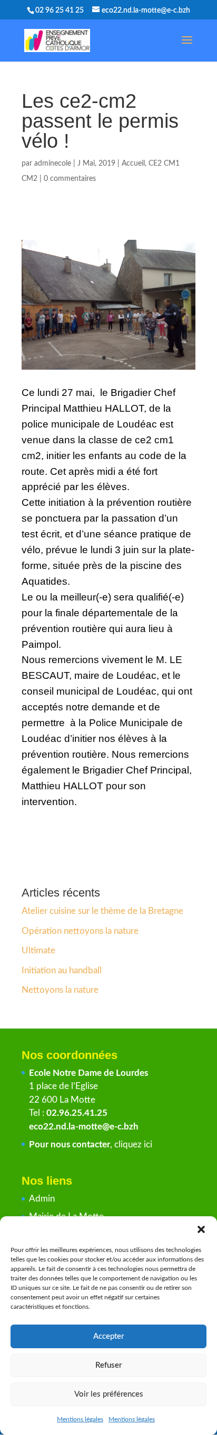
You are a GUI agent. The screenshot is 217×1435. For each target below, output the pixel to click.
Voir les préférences (108, 1394)
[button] (201, 1229)
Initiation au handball (62, 970)
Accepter (108, 1336)
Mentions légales (80, 1419)
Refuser (108, 1365)
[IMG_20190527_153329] (108, 369)
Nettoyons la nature (60, 989)
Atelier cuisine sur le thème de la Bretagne (102, 911)
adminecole (52, 163)
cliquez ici (133, 1144)
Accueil (133, 163)
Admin (42, 1198)
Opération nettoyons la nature (80, 931)
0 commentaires (70, 178)
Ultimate (38, 950)
